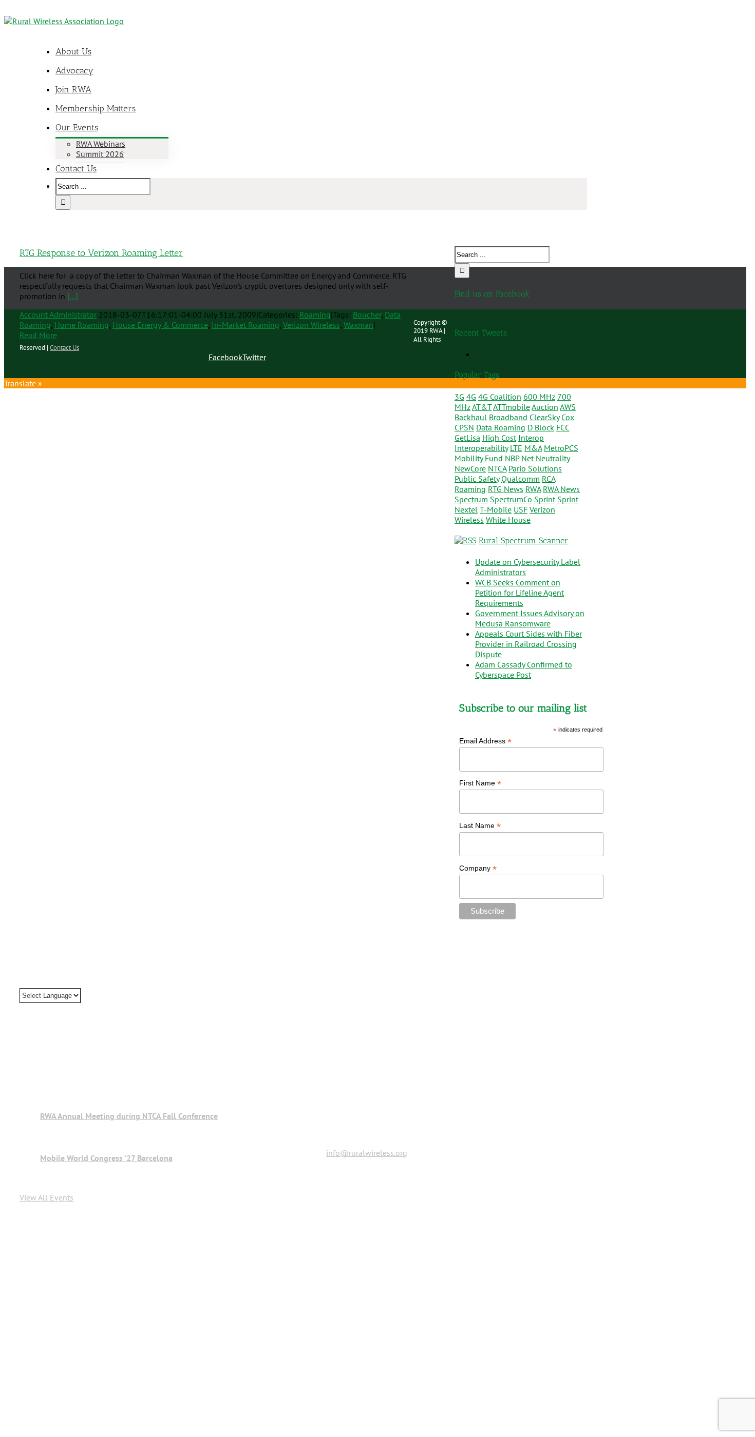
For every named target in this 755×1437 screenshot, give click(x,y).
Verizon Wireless (311, 325)
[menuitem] (327, 51)
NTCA (497, 468)
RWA (533, 489)
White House (508, 520)
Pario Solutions (535, 468)
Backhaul (471, 417)
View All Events (46, 1197)
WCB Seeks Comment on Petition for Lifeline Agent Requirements (519, 592)
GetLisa (467, 437)
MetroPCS (561, 448)
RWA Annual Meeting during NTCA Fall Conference (129, 1116)
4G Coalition (499, 396)
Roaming (315, 314)
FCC (562, 427)
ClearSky (544, 417)
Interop (531, 437)
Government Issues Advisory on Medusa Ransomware (529, 618)
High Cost (499, 437)
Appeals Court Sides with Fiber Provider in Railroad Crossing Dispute (528, 643)
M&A (533, 448)
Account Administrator (58, 314)
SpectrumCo (511, 499)
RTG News (505, 489)
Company (478, 868)
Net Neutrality (545, 458)
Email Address (485, 741)
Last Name (480, 826)
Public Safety (477, 479)
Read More (38, 335)
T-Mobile (496, 509)
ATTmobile (511, 407)
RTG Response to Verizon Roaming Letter (101, 253)
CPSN (464, 427)
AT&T (482, 407)
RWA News (561, 489)
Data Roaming (500, 427)
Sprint (544, 499)
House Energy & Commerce (160, 325)
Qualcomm (520, 479)
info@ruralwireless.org (366, 1153)
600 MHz (539, 396)
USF (520, 509)
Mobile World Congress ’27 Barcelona (106, 1158)
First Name (480, 783)
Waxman (358, 325)
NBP (512, 458)
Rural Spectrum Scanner (523, 540)
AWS (568, 407)
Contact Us (64, 347)
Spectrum (471, 499)
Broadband (508, 417)
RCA (548, 479)
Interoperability (481, 448)
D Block (540, 427)
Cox (567, 417)
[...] (72, 296)
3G (459, 396)
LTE (516, 448)
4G (471, 396)
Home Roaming (81, 325)
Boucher (367, 314)
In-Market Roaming (245, 325)
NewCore (470, 468)
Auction (545, 407)
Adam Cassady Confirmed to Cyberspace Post (523, 669)
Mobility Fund (479, 458)
